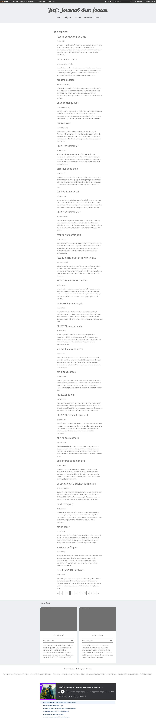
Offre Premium (112, 674)
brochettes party (65, 504)
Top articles (56, 674)
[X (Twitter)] (108, 2)
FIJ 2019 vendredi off (67, 145)
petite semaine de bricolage (71, 460)
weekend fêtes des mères (70, 349)
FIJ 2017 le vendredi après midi (72, 415)
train (71, 64)
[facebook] (106, 2)
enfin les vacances (66, 371)
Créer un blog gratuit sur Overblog (40, 674)
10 (91, 593)
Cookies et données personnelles (128, 674)
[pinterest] (111, 2)
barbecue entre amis (67, 168)
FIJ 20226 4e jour (66, 394)
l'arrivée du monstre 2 (68, 191)
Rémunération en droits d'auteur (96, 674)
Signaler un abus (74, 674)
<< (58, 593)
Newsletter (88, 17)
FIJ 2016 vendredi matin (69, 212)
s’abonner (63, 696)
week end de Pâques (67, 547)
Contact (98, 17)
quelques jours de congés (70, 303)
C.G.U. (82, 674)
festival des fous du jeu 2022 (71, 36)
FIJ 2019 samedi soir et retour (72, 280)
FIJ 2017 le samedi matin (69, 326)
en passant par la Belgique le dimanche (76, 483)
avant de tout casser (67, 59)
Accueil (58, 17)
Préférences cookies (146, 674)
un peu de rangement (67, 102)
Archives (78, 17)
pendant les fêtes (65, 79)
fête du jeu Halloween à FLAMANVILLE (76, 257)
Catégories (68, 17)
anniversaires (64, 123)
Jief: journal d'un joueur (78, 9)
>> (98, 593)
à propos (82, 696)
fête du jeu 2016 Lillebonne (70, 570)
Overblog (89, 669)
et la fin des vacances (68, 437)
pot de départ (63, 526)
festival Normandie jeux (69, 234)
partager (73, 696)
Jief (14, 674)
